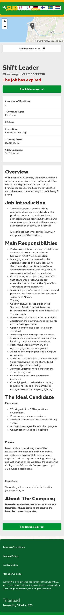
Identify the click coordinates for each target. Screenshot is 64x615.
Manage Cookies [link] (12, 573)
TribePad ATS (25, 605)
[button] (32, 26)
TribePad (11, 601)
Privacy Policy (10, 555)
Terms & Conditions (14, 547)
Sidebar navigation (30, 48)
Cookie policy (10, 564)
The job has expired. (32, 89)
